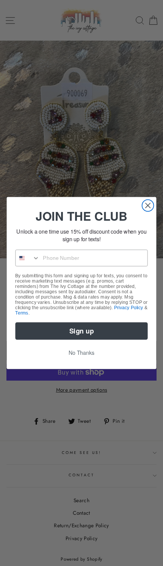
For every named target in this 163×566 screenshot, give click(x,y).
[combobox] (27, 258)
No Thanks (81, 352)
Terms (21, 313)
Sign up (81, 330)
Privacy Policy (128, 307)
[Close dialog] (148, 206)
